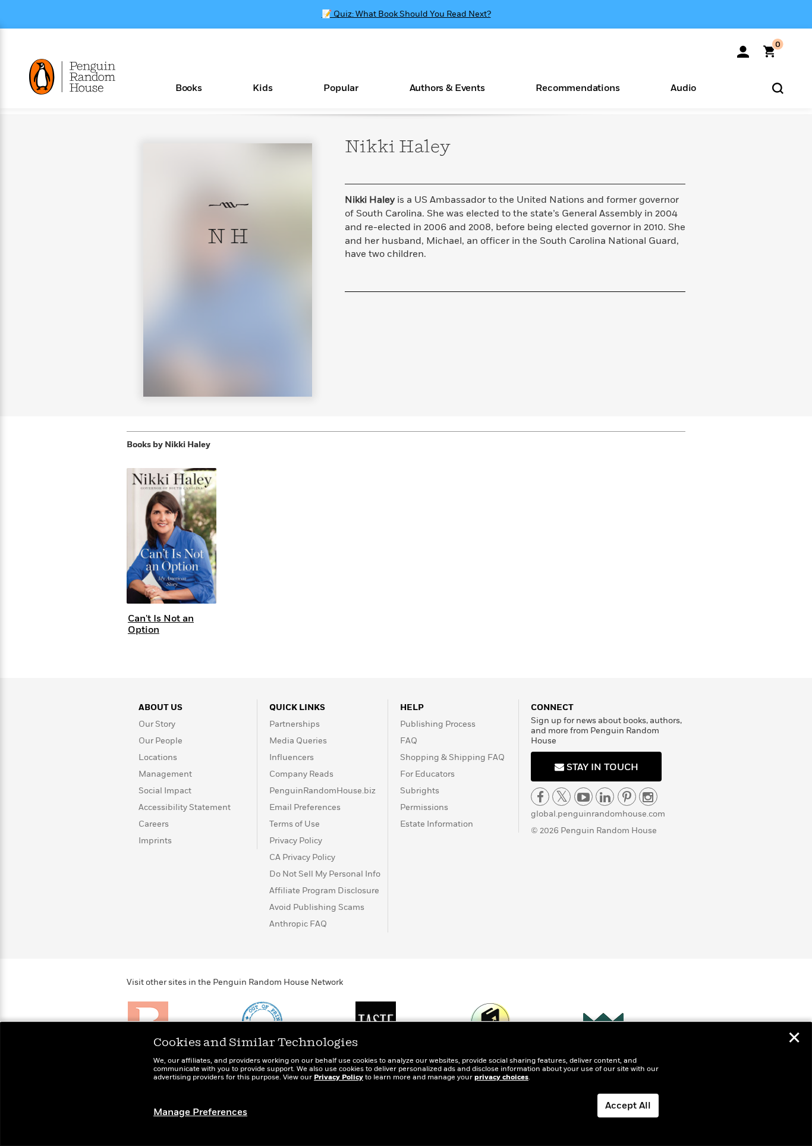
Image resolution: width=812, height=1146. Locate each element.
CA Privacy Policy (302, 857)
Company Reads (301, 774)
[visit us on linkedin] (605, 796)
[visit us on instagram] (648, 796)
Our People (160, 740)
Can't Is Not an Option (161, 624)
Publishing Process (438, 724)
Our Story (157, 724)
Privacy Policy (295, 840)
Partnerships (294, 724)
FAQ (408, 740)
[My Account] (743, 47)
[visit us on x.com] (561, 796)
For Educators (427, 774)
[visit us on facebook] (540, 796)
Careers (154, 824)
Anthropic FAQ (298, 924)
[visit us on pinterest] (627, 796)
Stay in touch (601, 767)
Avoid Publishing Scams (316, 907)
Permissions (424, 807)
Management (165, 774)
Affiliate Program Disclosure (324, 890)
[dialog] (406, 1084)
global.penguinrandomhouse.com (598, 814)
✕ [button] (794, 1039)
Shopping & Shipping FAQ (452, 757)
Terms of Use (294, 824)
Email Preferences (305, 807)
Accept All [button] (628, 1105)
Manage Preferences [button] (200, 1112)
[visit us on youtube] (583, 796)
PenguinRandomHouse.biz (322, 790)
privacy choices (501, 1077)
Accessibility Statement (185, 807)
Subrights (419, 790)
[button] (189, 87)
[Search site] (777, 88)
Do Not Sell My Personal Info (324, 874)
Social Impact (165, 790)
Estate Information (436, 824)
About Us (160, 707)
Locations (158, 757)
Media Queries (298, 740)
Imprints (155, 840)
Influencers (291, 757)
